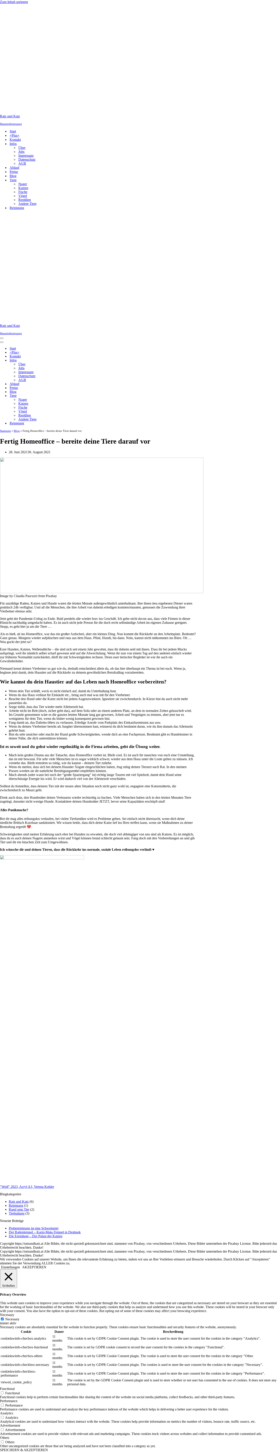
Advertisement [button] (10, 1425)
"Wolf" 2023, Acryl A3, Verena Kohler (27, 1187)
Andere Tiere (27, 204)
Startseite (5, 430)
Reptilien (24, 200)
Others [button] (4, 1438)
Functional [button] (7, 1389)
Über (21, 148)
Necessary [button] (7, 1315)
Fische (22, 192)
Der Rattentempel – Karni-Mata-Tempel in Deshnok (45, 1232)
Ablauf (14, 167)
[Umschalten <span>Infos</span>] (76, 360)
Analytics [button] (6, 1413)
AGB (22, 163)
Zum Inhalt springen (14, 2)
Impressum (25, 155)
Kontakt (15, 139)
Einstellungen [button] (10, 1267)
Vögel (22, 196)
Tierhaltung (16, 1213)
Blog (13, 176)
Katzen (23, 188)
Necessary (12, 1319)
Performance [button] (9, 1401)
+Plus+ (14, 135)
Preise (14, 172)
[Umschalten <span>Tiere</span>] (76, 396)
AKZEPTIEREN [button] (34, 1267)
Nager (22, 184)
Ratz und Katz (19, 1201)
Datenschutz (26, 159)
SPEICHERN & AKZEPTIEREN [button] (24, 1450)
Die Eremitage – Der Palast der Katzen (35, 1236)
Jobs (21, 151)
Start (13, 131)
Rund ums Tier (19, 1209)
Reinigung (17, 208)
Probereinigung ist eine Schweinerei (33, 1228)
